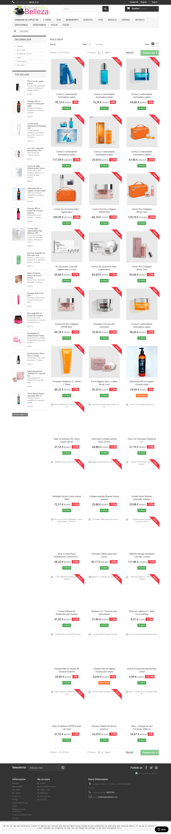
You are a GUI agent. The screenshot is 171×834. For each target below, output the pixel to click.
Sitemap (15, 818)
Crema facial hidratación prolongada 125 (36, 126)
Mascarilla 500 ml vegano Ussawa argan (36, 189)
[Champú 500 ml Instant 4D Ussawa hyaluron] (66, 649)
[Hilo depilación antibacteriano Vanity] (18, 339)
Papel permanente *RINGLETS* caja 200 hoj (36, 373)
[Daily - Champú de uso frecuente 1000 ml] (142, 706)
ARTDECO (139, 19)
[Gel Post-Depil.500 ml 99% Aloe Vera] (18, 258)
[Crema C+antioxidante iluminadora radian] (66, 74)
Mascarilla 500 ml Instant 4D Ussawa (35, 314)
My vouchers (42, 800)
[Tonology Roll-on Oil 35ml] (18, 299)
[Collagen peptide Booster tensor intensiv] (104, 476)
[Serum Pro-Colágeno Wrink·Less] (142, 189)
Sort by (52, 44)
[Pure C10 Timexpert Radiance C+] (142, 419)
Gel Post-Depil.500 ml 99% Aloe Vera (36, 254)
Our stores (20, 65)
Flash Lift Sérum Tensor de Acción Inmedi (34, 275)
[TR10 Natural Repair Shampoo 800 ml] (18, 399)
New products (17, 786)
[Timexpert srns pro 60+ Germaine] (104, 304)
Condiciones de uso (23, 54)
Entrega (19, 46)
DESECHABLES (21, 24)
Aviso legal (20, 50)
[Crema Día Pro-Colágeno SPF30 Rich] (104, 189)
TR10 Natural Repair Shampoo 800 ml (35, 394)
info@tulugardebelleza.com (107, 797)
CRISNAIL (126, 19)
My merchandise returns (46, 786)
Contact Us (134, 2)
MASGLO (112, 19)
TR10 (100, 19)
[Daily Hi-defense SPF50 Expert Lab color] (66, 706)
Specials (15, 783)
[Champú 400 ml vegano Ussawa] (18, 107)
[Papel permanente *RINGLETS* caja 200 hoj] (18, 377)
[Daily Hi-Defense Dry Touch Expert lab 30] (66, 419)
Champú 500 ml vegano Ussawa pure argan (36, 103)
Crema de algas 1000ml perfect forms (36, 167)
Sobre (18, 57)
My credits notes (43, 790)
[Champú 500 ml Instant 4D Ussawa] (18, 214)
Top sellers (22, 74)
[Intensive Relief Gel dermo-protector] (104, 706)
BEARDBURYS (72, 19)
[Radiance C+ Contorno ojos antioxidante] (104, 591)
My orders (41, 783)
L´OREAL (47, 19)
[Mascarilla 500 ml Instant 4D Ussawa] (18, 319)
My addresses (42, 793)
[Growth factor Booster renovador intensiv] (142, 476)
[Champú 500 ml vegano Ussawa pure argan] (104, 649)
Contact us (16, 796)
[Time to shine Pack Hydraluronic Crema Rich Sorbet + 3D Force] (66, 534)
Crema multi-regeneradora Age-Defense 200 (35, 230)
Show (84, 44)
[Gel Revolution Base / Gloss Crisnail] (18, 359)
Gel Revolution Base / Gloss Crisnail (36, 354)
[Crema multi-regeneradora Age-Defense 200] (18, 234)
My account (43, 779)
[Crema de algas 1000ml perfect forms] (18, 171)
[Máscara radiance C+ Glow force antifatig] (142, 591)
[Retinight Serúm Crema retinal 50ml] (66, 476)
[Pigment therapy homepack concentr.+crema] (142, 534)
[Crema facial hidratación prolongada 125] (18, 129)
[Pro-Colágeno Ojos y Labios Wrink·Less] (104, 361)
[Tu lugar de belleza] (35, 11)
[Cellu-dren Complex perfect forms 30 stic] (104, 419)
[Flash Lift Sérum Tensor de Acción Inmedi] (18, 278)
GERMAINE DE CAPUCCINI (26, 19)
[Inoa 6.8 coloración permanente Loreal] (142, 649)
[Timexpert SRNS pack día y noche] (104, 534)
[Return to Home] (15, 31)
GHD (58, 19)
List (157, 46)
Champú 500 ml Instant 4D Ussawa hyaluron (35, 210)
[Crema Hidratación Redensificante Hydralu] (66, 591)
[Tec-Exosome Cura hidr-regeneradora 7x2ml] (66, 246)
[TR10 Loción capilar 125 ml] (18, 87)
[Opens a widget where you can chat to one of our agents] (161, 829)
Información (23, 39)
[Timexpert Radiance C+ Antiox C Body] (66, 361)
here (119, 828)
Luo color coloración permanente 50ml (35, 149)
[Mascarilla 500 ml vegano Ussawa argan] (18, 194)
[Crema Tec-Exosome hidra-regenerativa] (66, 189)
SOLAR (66, 24)
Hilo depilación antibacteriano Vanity (35, 334)
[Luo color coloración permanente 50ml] (18, 154)
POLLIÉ (54, 24)
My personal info (43, 796)
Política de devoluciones (21, 815)
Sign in (154, 2)
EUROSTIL (88, 19)
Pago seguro (21, 61)
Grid (153, 46)
